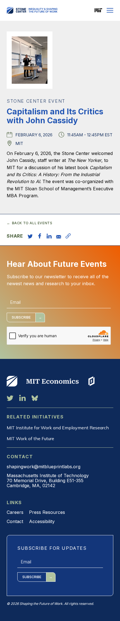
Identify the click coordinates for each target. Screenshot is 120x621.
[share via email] (58, 235)
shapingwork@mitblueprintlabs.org (43, 466)
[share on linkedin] (49, 235)
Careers (15, 512)
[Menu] (110, 10)
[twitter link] (10, 398)
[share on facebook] (39, 235)
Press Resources (47, 512)
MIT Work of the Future (30, 438)
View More (12, 381)
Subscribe (21, 317)
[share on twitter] (30, 235)
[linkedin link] (22, 398)
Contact (15, 521)
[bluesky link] (35, 398)
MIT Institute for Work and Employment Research (58, 427)
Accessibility (42, 521)
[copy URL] (68, 235)
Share (15, 236)
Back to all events (32, 223)
